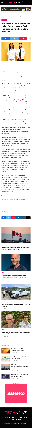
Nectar (24, 90)
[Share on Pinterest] (23, 38)
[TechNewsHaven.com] (16, 2)
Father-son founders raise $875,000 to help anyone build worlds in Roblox (15, 333)
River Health (19, 102)
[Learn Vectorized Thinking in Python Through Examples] (5, 359)
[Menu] (2, 2)
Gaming (21, 417)
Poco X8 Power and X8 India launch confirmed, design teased (19, 349)
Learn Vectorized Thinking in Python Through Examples (20, 357)
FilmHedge (7, 88)
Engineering (7, 417)
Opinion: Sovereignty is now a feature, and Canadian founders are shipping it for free (15, 248)
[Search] (30, 2)
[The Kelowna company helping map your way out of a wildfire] (16, 292)
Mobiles (26, 417)
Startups (4, 20)
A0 (27, 104)
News (12, 419)
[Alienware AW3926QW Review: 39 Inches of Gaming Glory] (5, 376)
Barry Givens (13, 76)
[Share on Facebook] (5, 38)
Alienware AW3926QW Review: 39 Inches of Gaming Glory (19, 375)
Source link (4, 211)
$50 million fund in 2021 (23, 84)
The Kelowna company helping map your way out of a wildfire (15, 305)
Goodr (12, 88)
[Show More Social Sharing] (29, 38)
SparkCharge (18, 100)
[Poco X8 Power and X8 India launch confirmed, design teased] (5, 350)
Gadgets (14, 417)
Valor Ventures (23, 167)
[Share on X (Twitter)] (14, 38)
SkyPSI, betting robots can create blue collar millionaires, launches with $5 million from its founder (13, 277)
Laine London (11, 90)
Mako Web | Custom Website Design (21, 423)
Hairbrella (17, 88)
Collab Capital (5, 72)
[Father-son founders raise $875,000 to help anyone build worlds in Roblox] (16, 319)
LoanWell (18, 90)
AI (2, 417)
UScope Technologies (10, 92)
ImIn (6, 90)
